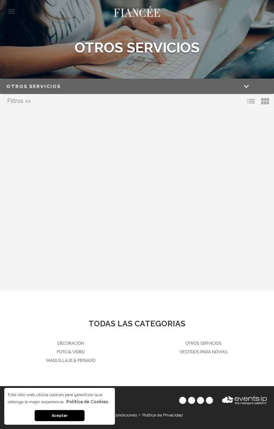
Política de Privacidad (162, 415)
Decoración (70, 343)
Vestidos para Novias (203, 351)
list (250, 101)
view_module (265, 101)
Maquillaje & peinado (70, 360)
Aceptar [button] (59, 415)
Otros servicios (203, 343)
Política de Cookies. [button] (87, 401)
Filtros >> (19, 101)
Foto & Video (71, 351)
